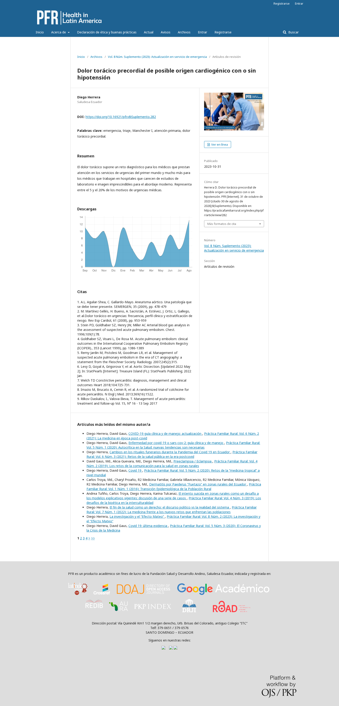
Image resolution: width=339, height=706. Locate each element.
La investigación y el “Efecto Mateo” (137, 516)
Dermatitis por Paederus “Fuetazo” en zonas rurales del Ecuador (198, 484)
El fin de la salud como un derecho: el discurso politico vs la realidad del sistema (170, 507)
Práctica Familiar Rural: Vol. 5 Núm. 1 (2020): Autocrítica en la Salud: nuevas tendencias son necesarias (173, 445)
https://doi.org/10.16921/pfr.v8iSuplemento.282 (121, 117)
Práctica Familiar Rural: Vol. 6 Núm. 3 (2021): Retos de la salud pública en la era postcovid (171, 454)
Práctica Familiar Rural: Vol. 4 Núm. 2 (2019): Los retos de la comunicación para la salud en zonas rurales (171, 463)
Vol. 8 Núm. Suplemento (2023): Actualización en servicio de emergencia (157, 57)
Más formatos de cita (221, 224)
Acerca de (59, 32)
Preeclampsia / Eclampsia (192, 461)
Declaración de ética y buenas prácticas (107, 32)
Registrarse (223, 32)
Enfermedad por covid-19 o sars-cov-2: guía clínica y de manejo (176, 443)
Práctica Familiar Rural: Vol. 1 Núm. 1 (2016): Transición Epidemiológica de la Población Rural (173, 486)
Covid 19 (135, 470)
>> (93, 538)
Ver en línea (219, 144)
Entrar (202, 32)
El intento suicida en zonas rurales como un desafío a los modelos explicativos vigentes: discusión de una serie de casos (172, 495)
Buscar (293, 32)
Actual (148, 32)
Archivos (184, 32)
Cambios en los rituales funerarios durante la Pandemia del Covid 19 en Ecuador (170, 452)
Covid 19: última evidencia (148, 526)
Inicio (40, 32)
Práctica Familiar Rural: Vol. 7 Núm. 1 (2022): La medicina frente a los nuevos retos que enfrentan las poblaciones (171, 509)
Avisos (165, 32)
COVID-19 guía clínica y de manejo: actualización (165, 433)
